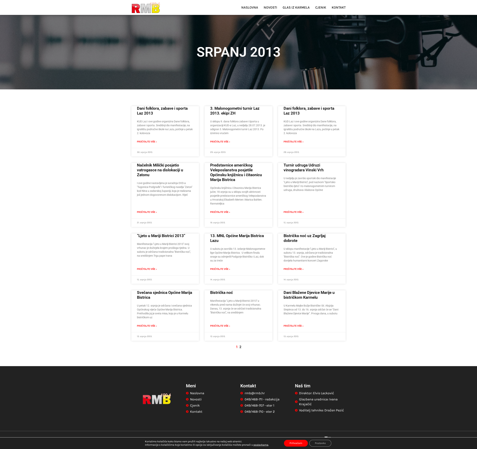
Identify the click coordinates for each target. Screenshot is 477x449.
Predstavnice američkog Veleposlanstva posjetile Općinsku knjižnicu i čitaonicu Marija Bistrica (236, 172)
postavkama (260, 444)
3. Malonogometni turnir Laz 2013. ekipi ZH (235, 110)
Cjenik (320, 7)
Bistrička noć (221, 292)
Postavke (320, 443)
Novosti (270, 7)
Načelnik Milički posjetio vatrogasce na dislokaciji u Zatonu (160, 170)
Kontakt (339, 7)
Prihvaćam (296, 443)
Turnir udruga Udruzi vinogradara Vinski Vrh (304, 167)
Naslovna (249, 7)
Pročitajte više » (147, 141)
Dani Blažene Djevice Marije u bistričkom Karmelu (309, 295)
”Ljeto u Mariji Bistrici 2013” (161, 236)
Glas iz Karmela (296, 7)
